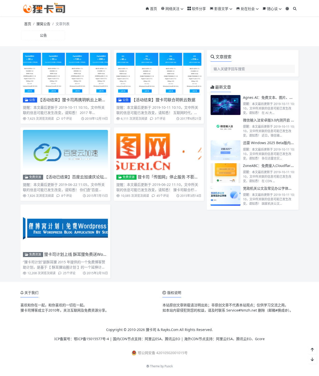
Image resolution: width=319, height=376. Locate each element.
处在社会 (247, 8)
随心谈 (272, 8)
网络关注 (171, 8)
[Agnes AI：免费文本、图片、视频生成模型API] (225, 105)
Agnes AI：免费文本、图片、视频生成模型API (279, 97)
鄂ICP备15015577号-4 (91, 338)
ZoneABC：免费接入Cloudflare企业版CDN (277, 165)
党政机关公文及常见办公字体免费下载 (272, 188)
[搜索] (295, 8)
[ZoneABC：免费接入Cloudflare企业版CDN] (225, 173)
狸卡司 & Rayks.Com (162, 329)
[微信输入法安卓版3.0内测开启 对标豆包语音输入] (225, 128)
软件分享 (198, 8)
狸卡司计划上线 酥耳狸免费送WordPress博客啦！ (89, 254)
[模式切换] (287, 8)
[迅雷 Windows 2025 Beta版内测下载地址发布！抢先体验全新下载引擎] (225, 150)
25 (69, 273)
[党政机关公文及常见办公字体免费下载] (225, 196)
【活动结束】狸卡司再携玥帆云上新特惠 (74, 100)
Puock (168, 366)
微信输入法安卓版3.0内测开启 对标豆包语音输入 (281, 120)
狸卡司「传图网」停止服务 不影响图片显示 (176, 177)
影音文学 (220, 8)
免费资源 (34, 177)
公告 (31, 100)
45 (162, 196)
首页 (153, 8)
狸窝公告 (43, 23)
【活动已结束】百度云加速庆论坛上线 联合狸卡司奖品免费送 (98, 177)
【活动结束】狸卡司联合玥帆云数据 (163, 100)
